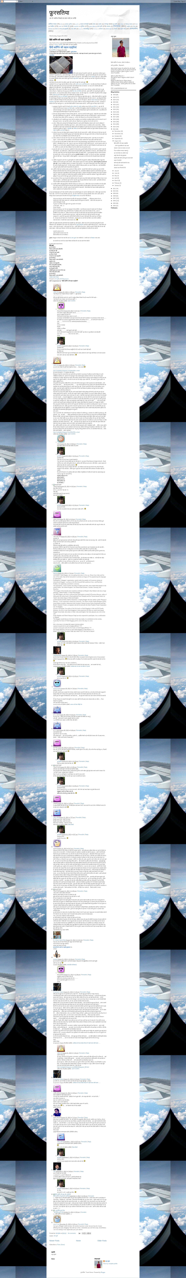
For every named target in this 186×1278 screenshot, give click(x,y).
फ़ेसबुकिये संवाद (75, 195)
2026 (114, 94)
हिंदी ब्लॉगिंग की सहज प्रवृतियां (60, 40)
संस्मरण (115, 28)
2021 (114, 107)
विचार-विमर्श (71, 824)
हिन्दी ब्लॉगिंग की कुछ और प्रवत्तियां (61, 1196)
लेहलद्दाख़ (50, 28)
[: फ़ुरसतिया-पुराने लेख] (59, 1210)
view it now (56, 1224)
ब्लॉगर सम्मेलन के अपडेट (75, 106)
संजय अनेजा (56, 817)
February (117, 183)
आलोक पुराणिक (68, 24)
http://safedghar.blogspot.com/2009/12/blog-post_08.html (73, 1067)
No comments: (72, 1233)
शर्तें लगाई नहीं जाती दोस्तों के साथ (121, 162)
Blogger (103, 1272)
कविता (94, 24)
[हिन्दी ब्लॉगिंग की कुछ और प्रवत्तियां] (62, 1194)
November (118, 133)
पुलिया (82, 26)
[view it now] (57, 1222)
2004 (114, 205)
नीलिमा (75, 128)
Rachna (55, 573)
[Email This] (83, 1233)
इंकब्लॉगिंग (77, 24)
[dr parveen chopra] (57, 990)
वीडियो (56, 28)
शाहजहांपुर (95, 28)
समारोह (93, 76)
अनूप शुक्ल (113, 36)
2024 (114, 99)
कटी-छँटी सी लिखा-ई (71, 964)
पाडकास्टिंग (76, 26)
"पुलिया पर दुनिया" (125, 71)
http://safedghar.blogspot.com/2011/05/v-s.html (66, 370)
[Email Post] (79, 1233)
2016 (114, 119)
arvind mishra (57, 688)
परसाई (60, 26)
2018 (114, 114)
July (116, 170)
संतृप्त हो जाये (56, 94)
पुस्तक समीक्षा (92, 26)
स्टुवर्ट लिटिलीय (80, 224)
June (116, 173)
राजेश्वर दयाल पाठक (54, 277)
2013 (114, 126)
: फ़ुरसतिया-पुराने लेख (58, 1212)
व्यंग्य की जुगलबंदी (64, 28)
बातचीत (108, 26)
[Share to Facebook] (88, 1233)
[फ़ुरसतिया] (61, 344)
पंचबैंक (52, 26)
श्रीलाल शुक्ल (109, 28)
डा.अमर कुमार (73, 238)
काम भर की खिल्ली (63, 96)
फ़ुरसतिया (59, 12)
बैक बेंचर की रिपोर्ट (77, 91)
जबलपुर (121, 24)
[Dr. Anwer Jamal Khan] (57, 938)
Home (56, 44)
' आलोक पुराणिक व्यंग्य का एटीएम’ (128, 83)
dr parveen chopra (58, 992)
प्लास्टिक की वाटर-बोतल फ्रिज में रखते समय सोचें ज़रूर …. (86, 1043)
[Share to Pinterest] (90, 1233)
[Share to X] (86, 1233)
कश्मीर (99, 24)
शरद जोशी (73, 28)
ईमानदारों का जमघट (118, 165)
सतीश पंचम (55, 292)
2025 (114, 97)
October (117, 136)
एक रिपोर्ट (69, 108)
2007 (114, 198)
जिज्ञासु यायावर (129, 24)
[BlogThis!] (85, 1233)
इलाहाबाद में (52, 101)
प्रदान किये (93, 106)
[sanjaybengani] (57, 653)
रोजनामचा (117, 26)
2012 (114, 129)
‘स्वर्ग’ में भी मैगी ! (72, 301)
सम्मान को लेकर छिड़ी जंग (76, 704)
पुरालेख (60, 44)
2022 (114, 104)
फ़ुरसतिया (53, 50)
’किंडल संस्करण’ (127, 80)
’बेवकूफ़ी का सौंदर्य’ (125, 77)
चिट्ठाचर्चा (121, 65)
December (118, 131)
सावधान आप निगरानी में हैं (120, 167)
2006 (114, 200)
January (117, 185)
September (118, 138)
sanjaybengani (57, 655)
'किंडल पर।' (121, 76)
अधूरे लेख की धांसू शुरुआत (120, 155)
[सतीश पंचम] (57, 290)
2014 (114, 124)
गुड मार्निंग (115, 24)
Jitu (54, 1171)
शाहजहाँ (80, 28)
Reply (83, 292)
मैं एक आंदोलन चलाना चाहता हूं (121, 150)
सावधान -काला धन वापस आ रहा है (122, 148)
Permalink (78, 292)
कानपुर (106, 24)
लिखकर (93, 238)
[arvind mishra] (57, 687)
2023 (114, 102)
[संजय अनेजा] (57, 815)
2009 (114, 193)
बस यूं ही (99, 26)
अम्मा (61, 24)
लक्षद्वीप (128, 26)
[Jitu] (57, 1169)
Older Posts (102, 1241)
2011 (114, 188)
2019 (114, 112)
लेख (134, 26)
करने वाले (62, 130)
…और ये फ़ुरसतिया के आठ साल (121, 145)
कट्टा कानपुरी (84, 24)
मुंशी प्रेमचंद (74, 51)
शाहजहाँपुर (86, 28)
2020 (114, 109)
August (117, 141)
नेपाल (136, 24)
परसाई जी (66, 26)
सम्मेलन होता (94, 100)
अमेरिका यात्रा (52, 24)
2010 (114, 191)
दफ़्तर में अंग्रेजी (117, 160)
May (116, 175)
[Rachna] (57, 571)
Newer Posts (54, 1241)
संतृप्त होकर (75, 78)
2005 (114, 203)
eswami (55, 959)
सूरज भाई (123, 28)
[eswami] (57, 957)
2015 (114, 121)
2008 (114, 196)
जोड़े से (55, 130)
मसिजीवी (69, 128)
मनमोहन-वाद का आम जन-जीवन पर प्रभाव (80, 666)
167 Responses (64, 279)
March (116, 180)
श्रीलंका (101, 28)
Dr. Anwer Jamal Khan (59, 940)
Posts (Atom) (61, 1244)
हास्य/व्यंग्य (134, 28)
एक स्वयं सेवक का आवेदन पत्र (121, 153)
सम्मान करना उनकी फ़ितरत (82, 84)
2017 (114, 117)
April (116, 178)
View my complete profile (110, 1263)
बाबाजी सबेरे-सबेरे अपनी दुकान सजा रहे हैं (123, 158)
